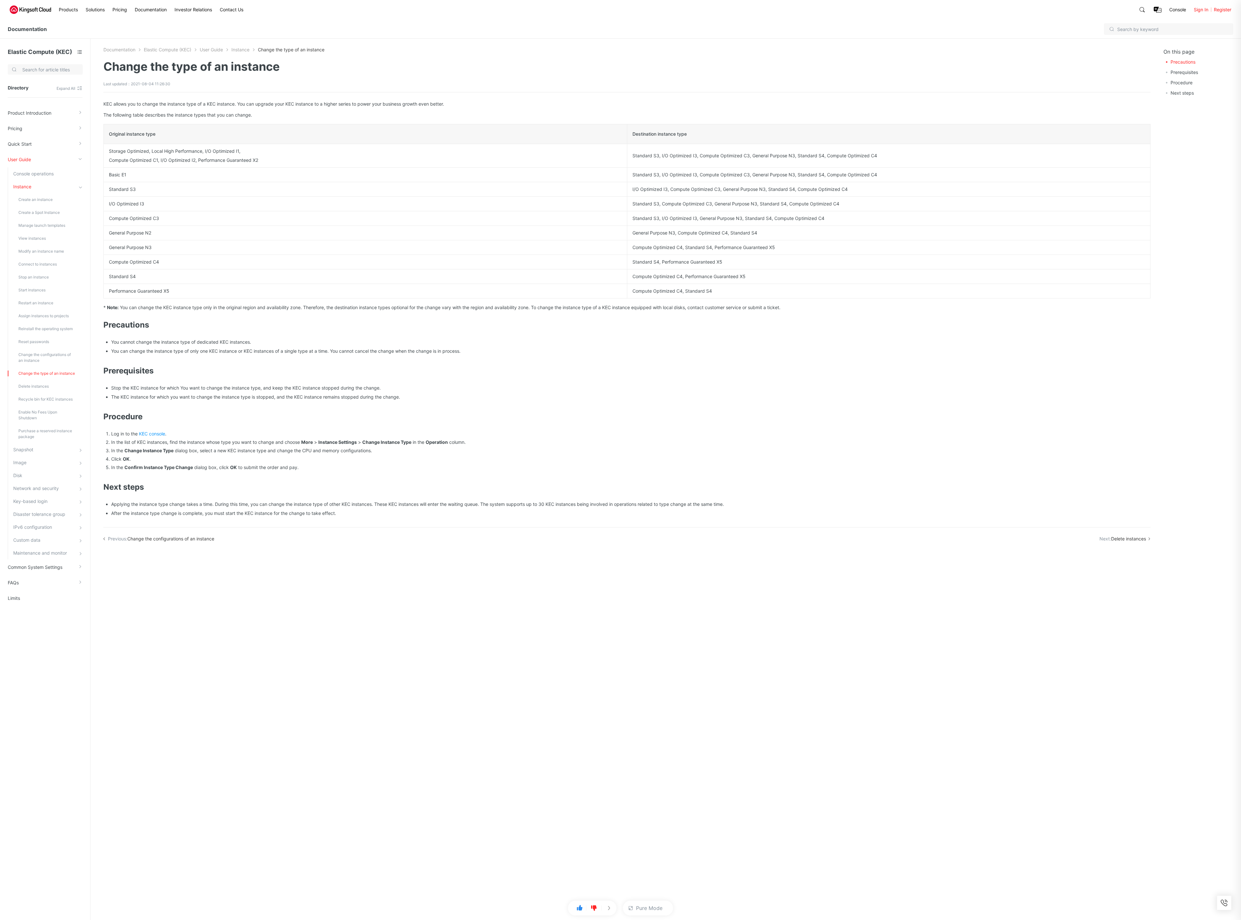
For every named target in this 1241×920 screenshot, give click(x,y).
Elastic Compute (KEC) (40, 51)
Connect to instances (37, 264)
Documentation (151, 9)
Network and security (36, 488)
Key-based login (30, 501)
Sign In (1201, 9)
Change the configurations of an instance (44, 357)
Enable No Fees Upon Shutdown (37, 415)
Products (68, 9)
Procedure (1182, 82)
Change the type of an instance (46, 373)
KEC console (152, 433)
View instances (32, 238)
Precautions (1183, 62)
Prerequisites (1184, 72)
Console (1177, 9)
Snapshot (23, 449)
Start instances (32, 290)
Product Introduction (29, 113)
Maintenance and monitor (40, 553)
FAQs (13, 582)
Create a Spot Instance (39, 212)
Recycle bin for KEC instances (45, 399)
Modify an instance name (41, 251)
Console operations (33, 173)
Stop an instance (33, 277)
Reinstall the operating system (45, 328)
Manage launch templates (41, 225)
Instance (22, 186)
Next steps (1182, 93)
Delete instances (33, 386)
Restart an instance (35, 302)
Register (1222, 9)
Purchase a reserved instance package (45, 433)
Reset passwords (33, 341)
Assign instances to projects (43, 315)
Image (20, 462)
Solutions (95, 9)
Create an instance (35, 199)
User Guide (19, 159)
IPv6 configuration (32, 527)
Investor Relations (193, 9)
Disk (17, 475)
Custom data (26, 540)
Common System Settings (35, 567)
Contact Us (231, 9)
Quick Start (20, 144)
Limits (14, 598)
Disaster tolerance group (39, 514)
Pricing (119, 9)
